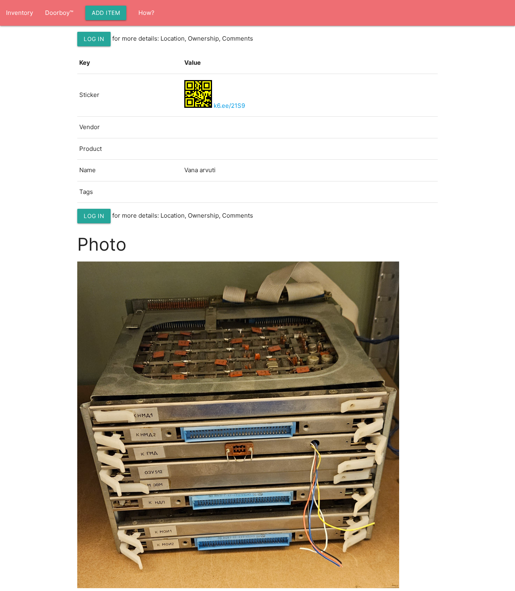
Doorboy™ (59, 12)
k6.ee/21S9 (229, 105)
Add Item (106, 12)
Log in (94, 38)
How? (146, 12)
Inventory (19, 12)
